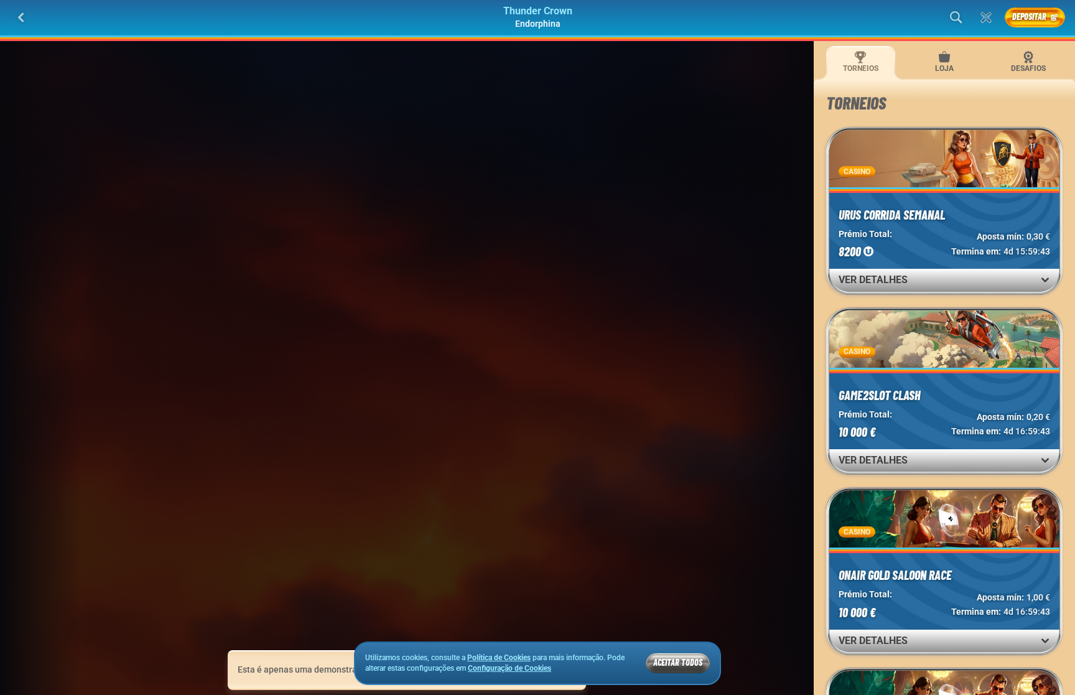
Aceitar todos (677, 662)
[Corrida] (986, 17)
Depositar (1029, 16)
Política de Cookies (499, 657)
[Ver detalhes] (1045, 280)
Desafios (1028, 68)
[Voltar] (21, 17)
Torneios (860, 68)
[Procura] (956, 17)
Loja (944, 68)
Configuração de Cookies (509, 669)
